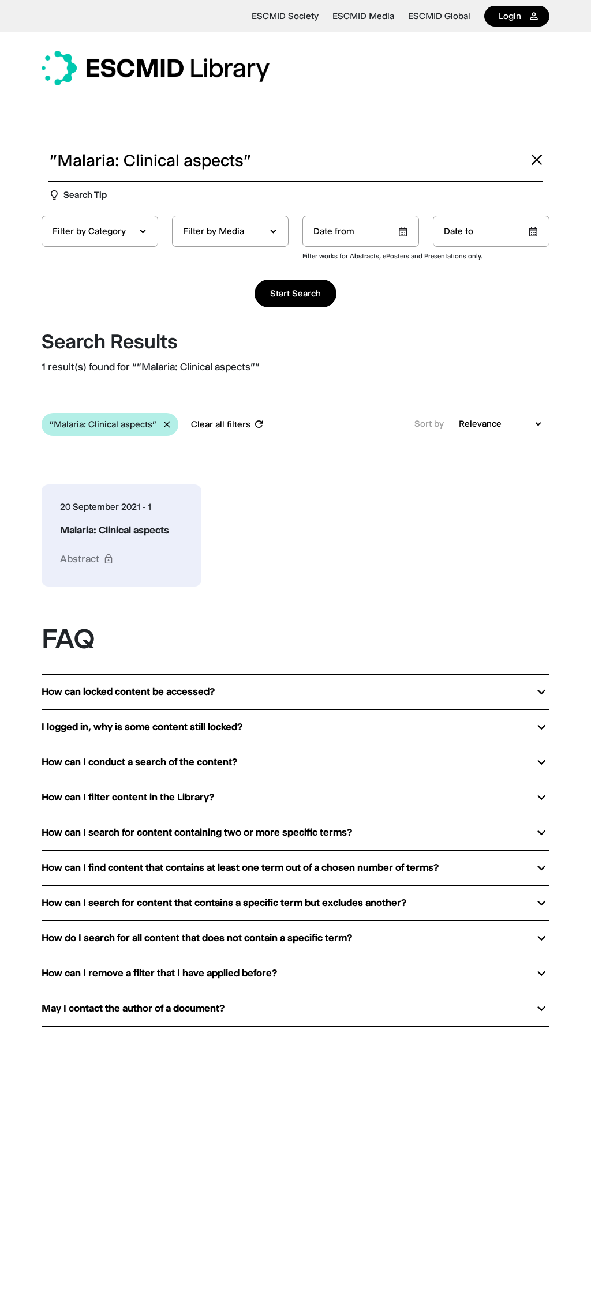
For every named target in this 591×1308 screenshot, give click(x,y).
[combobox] (100, 231)
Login (510, 15)
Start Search (295, 293)
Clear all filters (220, 424)
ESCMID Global (439, 16)
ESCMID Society (285, 16)
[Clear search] (537, 160)
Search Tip (85, 194)
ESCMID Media (363, 16)
